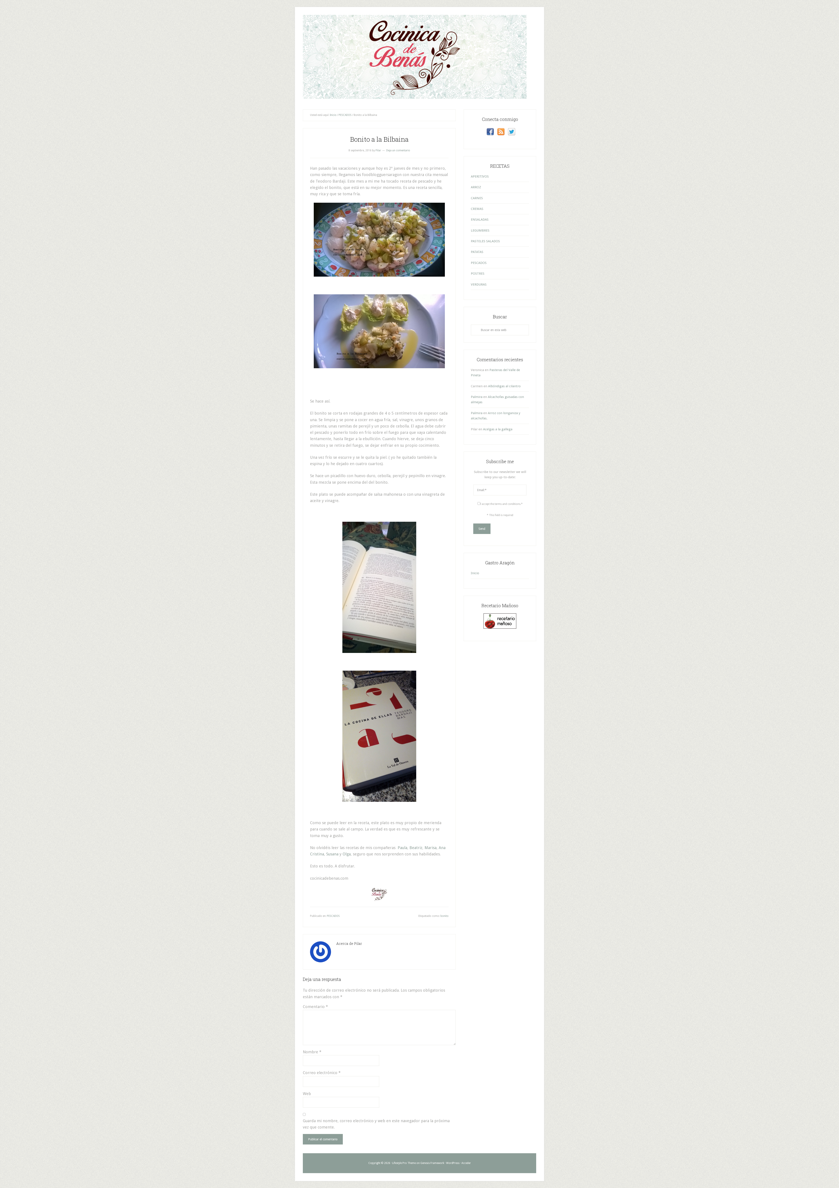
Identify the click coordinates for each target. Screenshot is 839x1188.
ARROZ (476, 187)
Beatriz (415, 847)
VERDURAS (479, 284)
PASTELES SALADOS (485, 241)
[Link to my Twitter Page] (511, 132)
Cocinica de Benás (419, 31)
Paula (402, 847)
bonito (444, 916)
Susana (332, 854)
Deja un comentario (398, 150)
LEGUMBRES (480, 230)
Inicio (475, 573)
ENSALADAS (480, 220)
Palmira (476, 397)
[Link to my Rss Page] (500, 132)
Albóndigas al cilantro (504, 386)
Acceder (466, 1163)
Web (307, 1093)
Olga (347, 854)
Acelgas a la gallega (497, 429)
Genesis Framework (432, 1163)
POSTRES (477, 274)
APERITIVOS (480, 176)
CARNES (477, 198)
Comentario (315, 1006)
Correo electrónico (322, 1072)
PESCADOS (333, 916)
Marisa (431, 847)
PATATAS (477, 252)
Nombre (312, 1052)
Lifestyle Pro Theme (404, 1163)
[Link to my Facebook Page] (490, 132)
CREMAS (477, 209)
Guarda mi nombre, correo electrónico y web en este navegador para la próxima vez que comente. (376, 1123)
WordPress (452, 1163)
